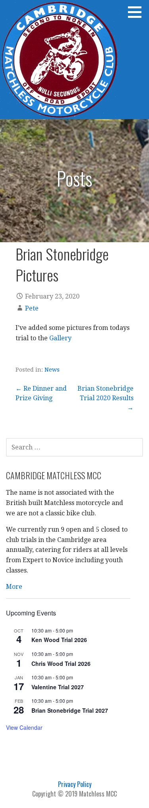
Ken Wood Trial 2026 (59, 640)
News (52, 369)
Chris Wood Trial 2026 (61, 663)
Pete (32, 308)
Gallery (60, 338)
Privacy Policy (74, 784)
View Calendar (24, 727)
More (14, 586)
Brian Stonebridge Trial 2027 (69, 710)
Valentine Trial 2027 (57, 687)
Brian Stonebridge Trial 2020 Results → (105, 398)
